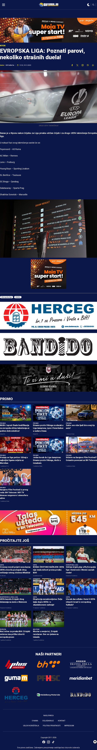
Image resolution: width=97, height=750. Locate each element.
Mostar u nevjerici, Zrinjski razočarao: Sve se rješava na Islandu (45, 634)
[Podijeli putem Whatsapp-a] (93, 65)
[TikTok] (53, 742)
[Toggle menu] (3, 4)
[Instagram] (48, 742)
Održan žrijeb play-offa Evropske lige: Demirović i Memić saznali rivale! (81, 570)
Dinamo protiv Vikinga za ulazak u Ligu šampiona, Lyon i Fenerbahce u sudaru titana (48, 428)
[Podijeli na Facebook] (72, 65)
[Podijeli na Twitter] (77, 65)
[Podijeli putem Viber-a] (88, 65)
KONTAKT (61, 721)
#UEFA (17, 297)
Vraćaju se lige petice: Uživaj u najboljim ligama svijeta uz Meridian (14, 460)
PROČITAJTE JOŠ (14, 540)
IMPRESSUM (69, 726)
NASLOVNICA (48, 715)
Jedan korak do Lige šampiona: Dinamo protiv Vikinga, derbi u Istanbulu (47, 460)
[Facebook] (43, 742)
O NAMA (35, 721)
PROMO (6, 399)
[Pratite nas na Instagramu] (82, 65)
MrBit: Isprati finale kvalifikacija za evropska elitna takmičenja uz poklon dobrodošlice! (14, 428)
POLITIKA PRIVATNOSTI (52, 726)
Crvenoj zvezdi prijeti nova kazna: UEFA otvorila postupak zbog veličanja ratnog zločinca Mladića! (15, 570)
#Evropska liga (6, 297)
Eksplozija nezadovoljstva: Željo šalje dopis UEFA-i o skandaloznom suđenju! (47, 602)
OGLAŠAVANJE (48, 721)
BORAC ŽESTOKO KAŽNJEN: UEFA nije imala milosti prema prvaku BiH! (48, 570)
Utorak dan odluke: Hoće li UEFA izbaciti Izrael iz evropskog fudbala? (80, 602)
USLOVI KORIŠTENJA (31, 726)
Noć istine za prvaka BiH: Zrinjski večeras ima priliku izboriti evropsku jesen (15, 634)
